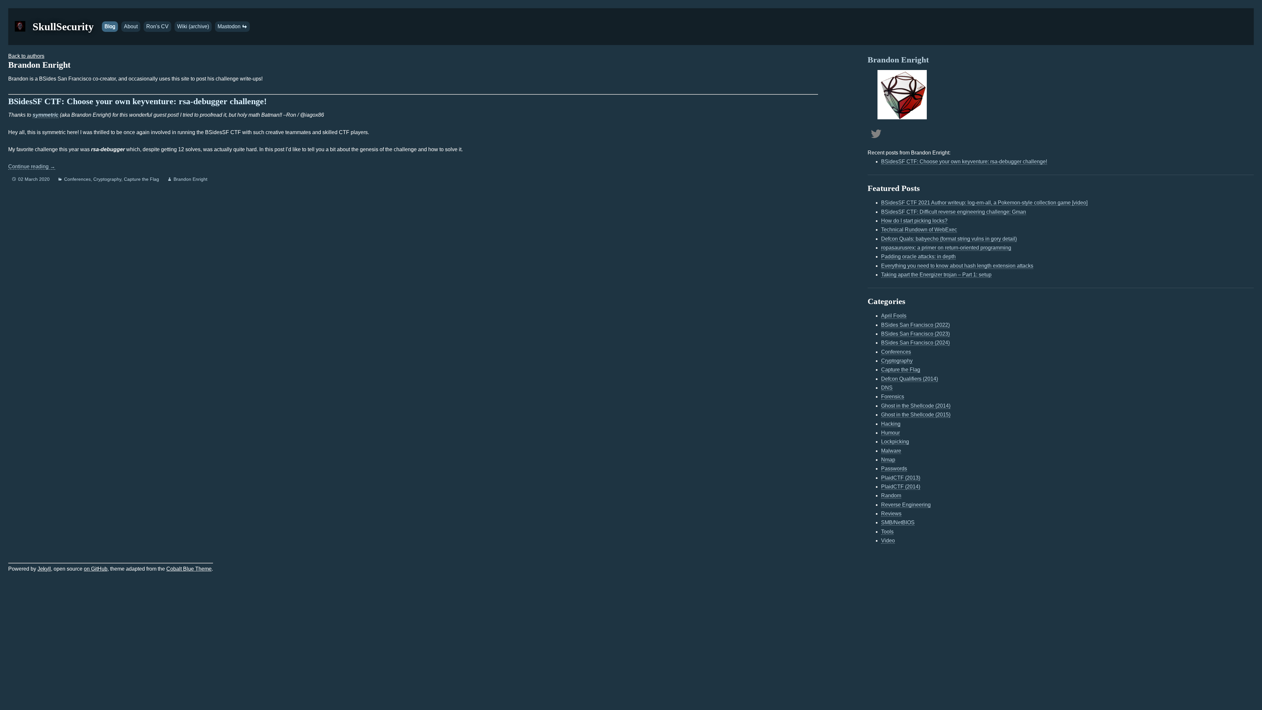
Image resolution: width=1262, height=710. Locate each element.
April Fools (893, 316)
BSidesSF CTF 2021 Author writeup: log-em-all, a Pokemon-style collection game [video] (984, 202)
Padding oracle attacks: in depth (918, 256)
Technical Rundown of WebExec (919, 229)
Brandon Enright (190, 179)
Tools (887, 531)
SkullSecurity (63, 27)
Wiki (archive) (193, 26)
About (131, 26)
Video (888, 540)
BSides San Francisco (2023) (915, 334)
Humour (890, 433)
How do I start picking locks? (914, 221)
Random (891, 495)
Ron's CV (157, 26)
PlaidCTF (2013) (900, 478)
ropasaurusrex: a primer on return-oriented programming (946, 247)
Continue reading (31, 166)
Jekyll (44, 569)
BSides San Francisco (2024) (915, 342)
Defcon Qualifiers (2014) (909, 379)
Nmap (888, 459)
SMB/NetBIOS (898, 522)
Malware (891, 451)
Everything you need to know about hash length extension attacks (957, 266)
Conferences (77, 179)
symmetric (45, 115)
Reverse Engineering (906, 505)
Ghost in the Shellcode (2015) (915, 414)
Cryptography (107, 179)
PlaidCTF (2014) (900, 486)
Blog (110, 26)
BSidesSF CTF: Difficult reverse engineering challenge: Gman (953, 212)
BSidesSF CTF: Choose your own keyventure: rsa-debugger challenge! (137, 101)
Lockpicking (895, 441)
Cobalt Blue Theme (189, 569)
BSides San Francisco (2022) (915, 325)
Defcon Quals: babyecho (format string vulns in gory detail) (949, 239)
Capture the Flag (141, 179)
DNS (887, 387)
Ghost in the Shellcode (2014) (915, 406)
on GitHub (95, 569)
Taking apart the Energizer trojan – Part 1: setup (936, 274)
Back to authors (26, 56)
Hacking (890, 424)
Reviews (891, 513)
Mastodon (230, 26)
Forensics (892, 396)
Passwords (894, 468)
